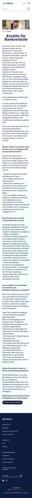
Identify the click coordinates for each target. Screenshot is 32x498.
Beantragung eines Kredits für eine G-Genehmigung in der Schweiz (16, 396)
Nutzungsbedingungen (8, 452)
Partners (4, 446)
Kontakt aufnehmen (7, 462)
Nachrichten (5, 440)
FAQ (3, 443)
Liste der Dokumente (8, 459)
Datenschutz (5, 455)
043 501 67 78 (6, 424)
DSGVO (16, 492)
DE (24, 3)
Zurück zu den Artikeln (12, 402)
